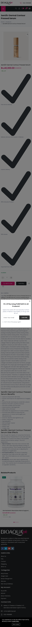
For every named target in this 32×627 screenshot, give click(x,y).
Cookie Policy (15, 621)
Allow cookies (16, 624)
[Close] (29, 301)
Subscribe (24, 317)
